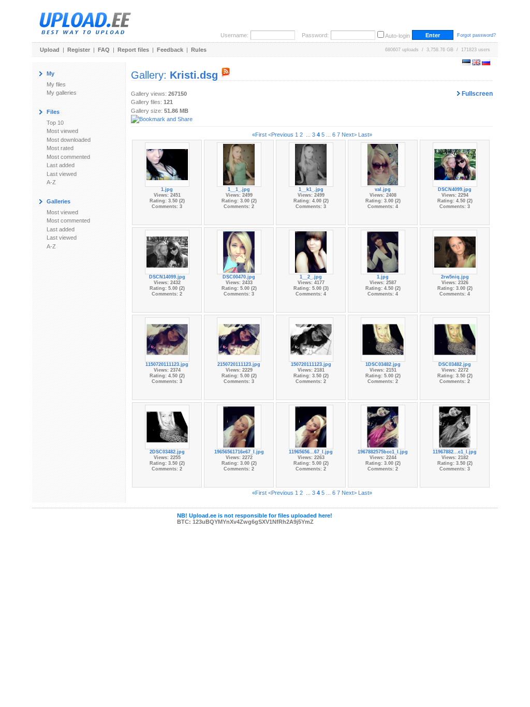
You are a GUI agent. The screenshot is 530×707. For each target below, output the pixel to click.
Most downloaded (69, 140)
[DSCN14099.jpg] (167, 251)
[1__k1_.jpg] (310, 164)
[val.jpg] (383, 164)
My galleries (62, 93)
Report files (133, 50)
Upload (50, 50)
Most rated (60, 148)
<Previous (280, 134)
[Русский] (486, 63)
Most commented (68, 157)
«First (259, 134)
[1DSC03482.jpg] (383, 339)
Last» (365, 134)
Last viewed (62, 174)
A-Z (51, 182)
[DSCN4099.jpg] (455, 164)
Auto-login (397, 36)
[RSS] (225, 75)
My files (56, 84)
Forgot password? (476, 35)
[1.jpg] (167, 164)
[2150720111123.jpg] (239, 339)
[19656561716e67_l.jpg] (238, 426)
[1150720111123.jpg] (167, 339)
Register (78, 50)
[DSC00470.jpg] (238, 251)
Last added (61, 165)
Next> (349, 134)
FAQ (104, 50)
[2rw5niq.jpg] (455, 251)
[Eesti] (466, 63)
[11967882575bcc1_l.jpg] (454, 426)
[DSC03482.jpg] (455, 339)
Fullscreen (476, 93)
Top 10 (55, 123)
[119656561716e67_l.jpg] (310, 426)
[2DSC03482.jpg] (167, 426)
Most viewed (62, 131)
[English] (476, 63)
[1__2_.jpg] (310, 251)
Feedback (170, 50)
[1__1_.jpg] (238, 164)
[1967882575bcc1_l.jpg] (382, 426)
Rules (199, 50)
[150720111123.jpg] (311, 339)
